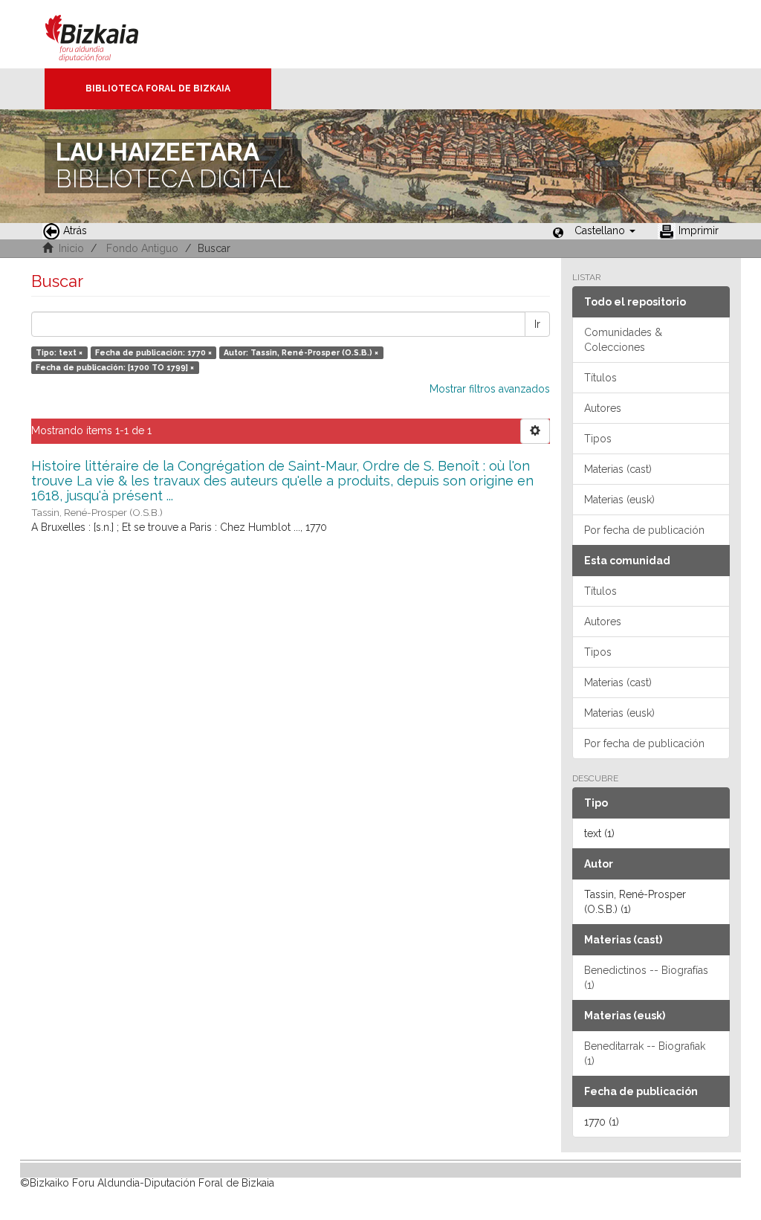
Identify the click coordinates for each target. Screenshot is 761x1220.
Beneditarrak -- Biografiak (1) (644, 1053)
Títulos (600, 378)
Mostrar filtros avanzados (490, 389)
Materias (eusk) (619, 500)
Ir (537, 324)
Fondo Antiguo (142, 248)
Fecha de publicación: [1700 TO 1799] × (115, 367)
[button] (605, 230)
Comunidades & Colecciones (623, 339)
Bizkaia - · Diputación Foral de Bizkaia (107, 34)
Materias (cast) (618, 469)
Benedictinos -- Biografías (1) (646, 977)
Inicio (71, 248)
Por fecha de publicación (644, 530)
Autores (602, 408)
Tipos (598, 439)
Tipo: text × (59, 352)
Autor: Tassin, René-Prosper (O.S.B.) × (301, 352)
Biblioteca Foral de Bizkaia (157, 88)
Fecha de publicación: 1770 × (153, 352)
